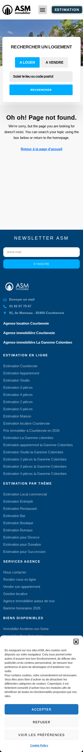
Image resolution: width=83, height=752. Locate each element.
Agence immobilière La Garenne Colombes (37, 342)
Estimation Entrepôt (18, 501)
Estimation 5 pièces (18, 409)
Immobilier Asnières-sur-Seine (26, 629)
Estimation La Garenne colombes (28, 438)
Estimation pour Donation (22, 544)
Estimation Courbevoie (20, 366)
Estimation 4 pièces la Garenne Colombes (35, 474)
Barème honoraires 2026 (21, 608)
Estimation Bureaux (18, 530)
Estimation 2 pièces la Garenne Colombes (35, 459)
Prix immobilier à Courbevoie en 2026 (31, 430)
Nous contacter (14, 572)
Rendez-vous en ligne (19, 579)
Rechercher (40, 89)
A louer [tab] (27, 62)
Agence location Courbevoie (26, 323)
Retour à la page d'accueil (41, 149)
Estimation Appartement (21, 373)
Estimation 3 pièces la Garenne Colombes (35, 466)
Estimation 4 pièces (18, 395)
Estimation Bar (14, 516)
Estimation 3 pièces (18, 387)
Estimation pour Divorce (21, 537)
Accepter (41, 709)
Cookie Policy (39, 745)
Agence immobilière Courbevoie (29, 333)
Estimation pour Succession (24, 552)
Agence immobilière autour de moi (28, 601)
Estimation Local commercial (25, 494)
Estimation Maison (17, 416)
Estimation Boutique (18, 523)
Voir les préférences (41, 735)
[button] (76, 641)
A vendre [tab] (54, 62)
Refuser (41, 722)
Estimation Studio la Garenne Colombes (33, 452)
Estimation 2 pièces (18, 402)
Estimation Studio (16, 380)
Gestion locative (15, 594)
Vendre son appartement (21, 587)
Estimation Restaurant (20, 509)
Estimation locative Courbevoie (26, 423)
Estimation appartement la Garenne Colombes (38, 445)
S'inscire (41, 264)
